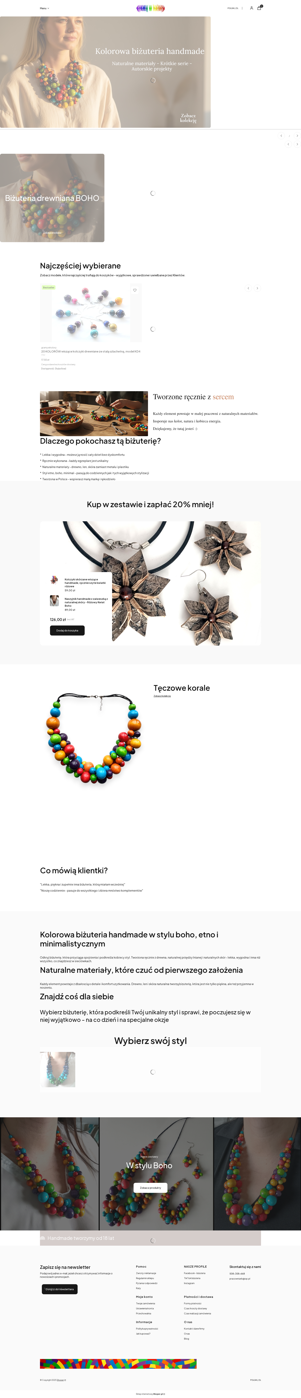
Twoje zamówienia (145, 1303)
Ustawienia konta (145, 1308)
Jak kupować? (143, 1333)
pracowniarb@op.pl (240, 1278)
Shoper (60, 1380)
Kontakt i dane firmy (194, 1328)
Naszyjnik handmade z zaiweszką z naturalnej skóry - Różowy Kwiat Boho (86, 602)
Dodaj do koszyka (67, 630)
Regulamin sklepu (145, 1278)
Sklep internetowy (149, 1394)
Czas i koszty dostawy (195, 1308)
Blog (186, 1338)
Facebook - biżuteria (194, 1273)
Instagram (189, 1283)
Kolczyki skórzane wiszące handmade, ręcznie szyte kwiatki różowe (85, 583)
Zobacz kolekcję (162, 695)
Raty (138, 1288)
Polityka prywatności (147, 1328)
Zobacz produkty (150, 1187)
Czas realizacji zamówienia (197, 1313)
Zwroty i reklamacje (146, 1273)
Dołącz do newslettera (60, 1289)
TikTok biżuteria (192, 1278)
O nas (187, 1333)
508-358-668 (237, 1273)
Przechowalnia (143, 1313)
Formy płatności (192, 1303)
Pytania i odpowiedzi (146, 1283)
